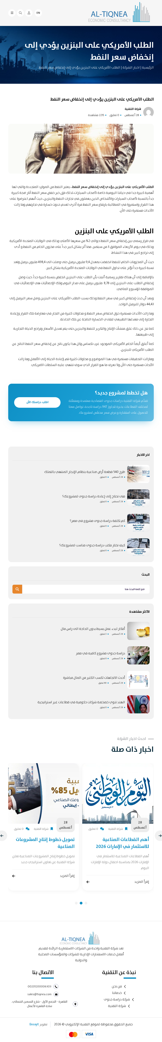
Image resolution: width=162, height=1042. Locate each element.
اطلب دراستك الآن (37, 402)
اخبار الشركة (131, 67)
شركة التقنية (117, 1006)
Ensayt (34, 1024)
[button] (76, 903)
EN (38, 13)
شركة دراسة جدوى (117, 999)
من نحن (117, 986)
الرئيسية (148, 67)
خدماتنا (117, 993)
